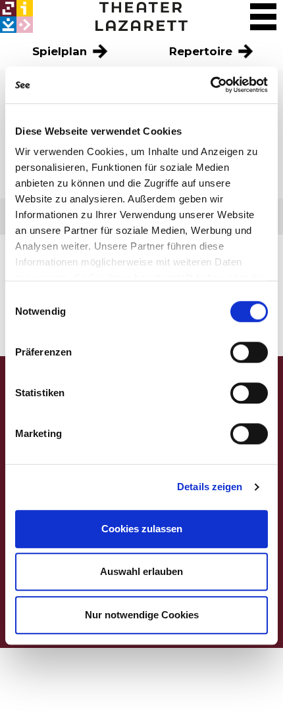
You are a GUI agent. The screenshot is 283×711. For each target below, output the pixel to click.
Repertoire (202, 51)
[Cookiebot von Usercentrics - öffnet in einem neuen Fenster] (210, 84)
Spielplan (61, 51)
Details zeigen (209, 486)
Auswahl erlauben (141, 571)
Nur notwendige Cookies (142, 614)
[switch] (249, 352)
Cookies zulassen (141, 528)
